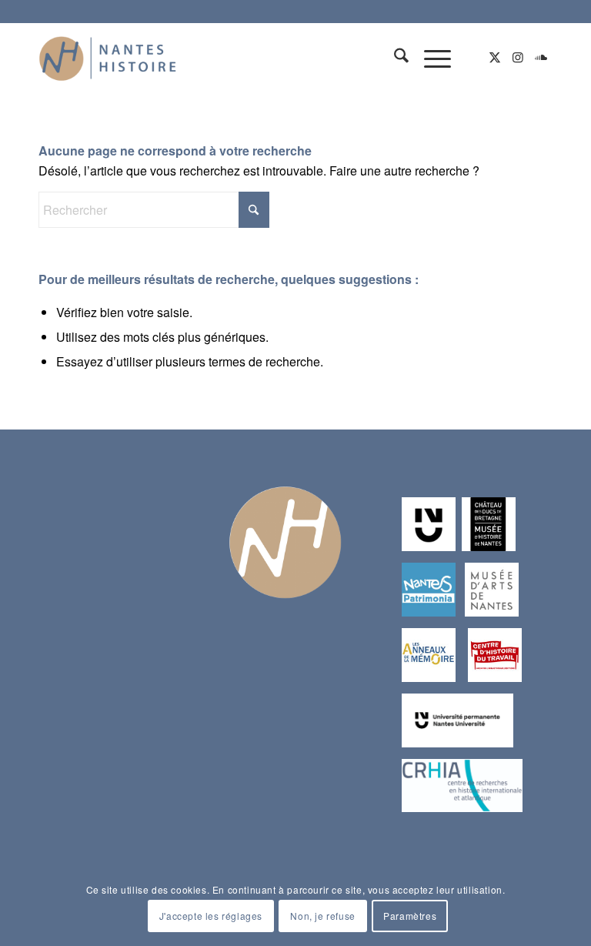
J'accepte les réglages (210, 915)
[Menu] (430, 57)
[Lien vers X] (494, 57)
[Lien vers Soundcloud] (541, 57)
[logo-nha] (107, 57)
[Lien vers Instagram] (517, 57)
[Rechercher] (394, 57)
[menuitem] (394, 57)
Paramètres (409, 915)
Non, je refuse (322, 915)
